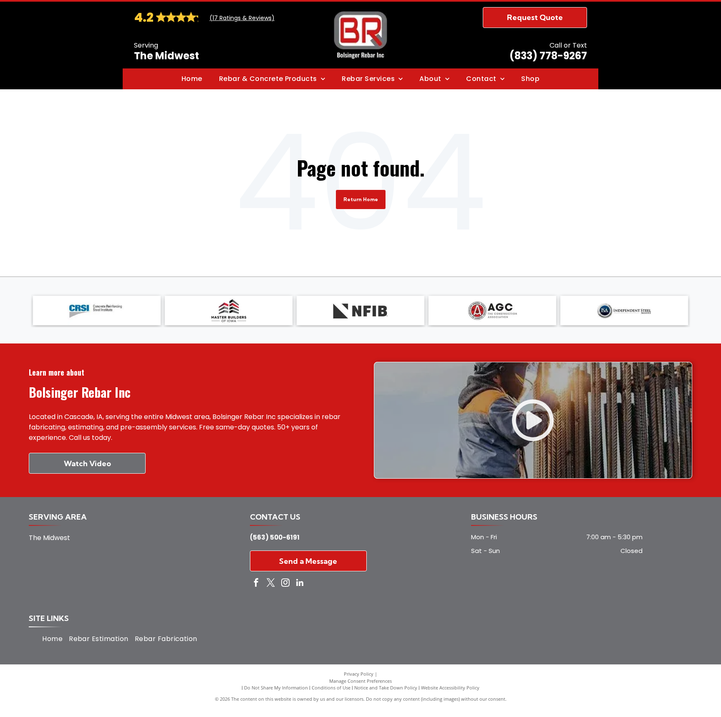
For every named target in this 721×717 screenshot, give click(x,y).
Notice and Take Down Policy (385, 687)
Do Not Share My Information (276, 687)
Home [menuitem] (52, 639)
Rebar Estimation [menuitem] (99, 639)
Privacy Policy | (360, 674)
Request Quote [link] (535, 17)
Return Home (360, 199)
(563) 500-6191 (275, 537)
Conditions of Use (331, 687)
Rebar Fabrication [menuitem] (166, 639)
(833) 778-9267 (548, 56)
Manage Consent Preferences (360, 681)
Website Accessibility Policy (450, 687)
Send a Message (308, 561)
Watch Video (87, 463)
